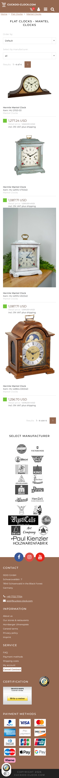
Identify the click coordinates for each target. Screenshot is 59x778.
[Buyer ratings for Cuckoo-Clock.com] (17, 697)
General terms (10, 628)
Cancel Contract (12, 669)
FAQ (5, 652)
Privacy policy (10, 633)
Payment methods (13, 656)
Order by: (8, 34)
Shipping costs (11, 661)
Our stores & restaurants (16, 620)
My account (9, 665)
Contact (11, 568)
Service (10, 645)
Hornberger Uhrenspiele (16, 624)
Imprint (7, 637)
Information (15, 609)
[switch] (6, 773)
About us (8, 616)
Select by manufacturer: (15, 49)
